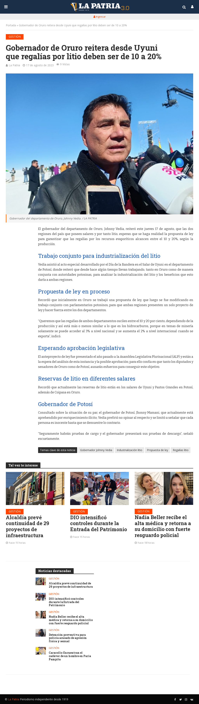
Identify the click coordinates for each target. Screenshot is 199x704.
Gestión (15, 36)
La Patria (14, 65)
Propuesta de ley (157, 450)
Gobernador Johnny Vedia (96, 450)
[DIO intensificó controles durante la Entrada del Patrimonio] (99, 488)
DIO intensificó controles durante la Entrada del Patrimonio (98, 523)
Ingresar (100, 16)
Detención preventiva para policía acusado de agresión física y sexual (68, 638)
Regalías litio (181, 450)
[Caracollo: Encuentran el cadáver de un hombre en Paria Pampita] (41, 651)
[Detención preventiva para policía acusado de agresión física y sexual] (41, 633)
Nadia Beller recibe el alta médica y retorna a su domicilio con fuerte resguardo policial (163, 526)
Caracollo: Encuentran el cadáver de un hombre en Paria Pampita (70, 656)
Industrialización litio (129, 450)
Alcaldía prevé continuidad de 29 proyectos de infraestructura (27, 526)
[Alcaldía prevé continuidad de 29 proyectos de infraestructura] (35, 488)
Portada (11, 25)
